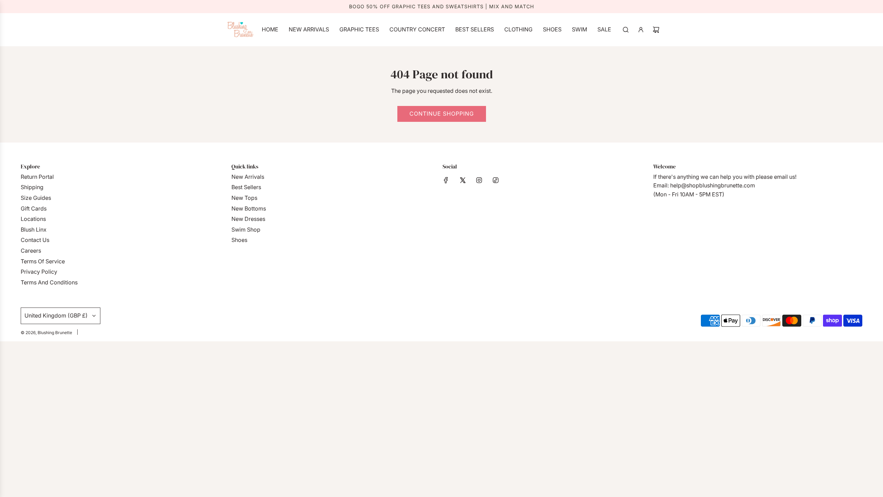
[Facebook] (446, 180)
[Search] (625, 29)
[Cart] (656, 29)
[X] (462, 180)
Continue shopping (441, 113)
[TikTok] (495, 180)
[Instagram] (479, 180)
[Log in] (640, 29)
